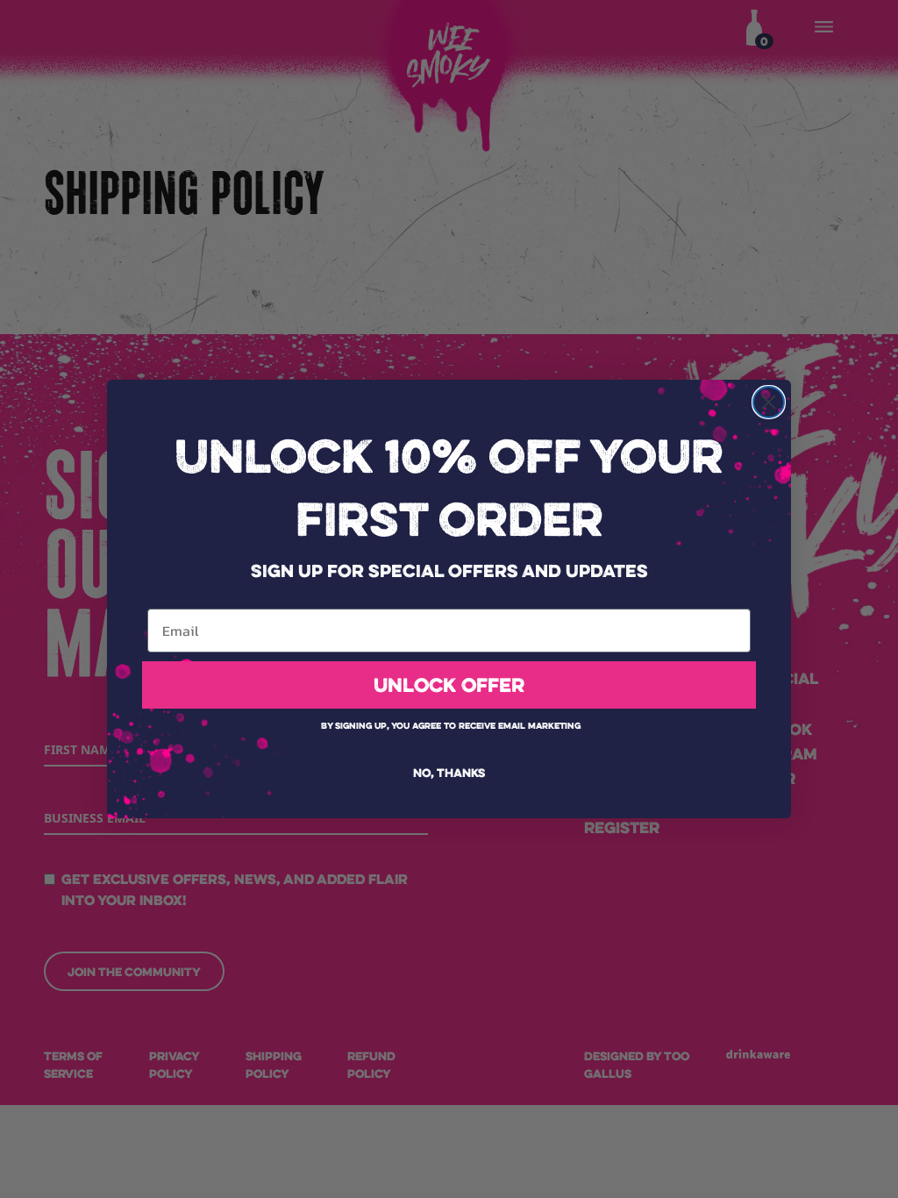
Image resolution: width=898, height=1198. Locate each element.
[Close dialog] (768, 402)
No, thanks (449, 773)
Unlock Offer (449, 685)
